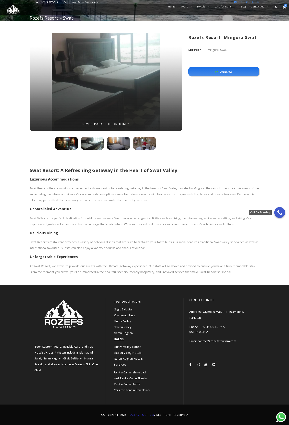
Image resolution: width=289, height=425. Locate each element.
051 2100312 (198, 332)
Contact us (257, 6)
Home (172, 6)
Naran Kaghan (123, 333)
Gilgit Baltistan (123, 309)
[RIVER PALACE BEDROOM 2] (106, 81)
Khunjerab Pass (124, 315)
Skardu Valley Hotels (128, 353)
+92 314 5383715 (212, 327)
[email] (235, 2)
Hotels (201, 6)
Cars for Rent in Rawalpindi (132, 390)
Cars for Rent (223, 6)
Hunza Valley (122, 321)
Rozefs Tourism (141, 415)
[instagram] (258, 2)
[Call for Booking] (279, 212)
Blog (243, 6)
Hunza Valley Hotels (127, 347)
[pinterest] (247, 2)
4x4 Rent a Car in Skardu (130, 378)
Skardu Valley (123, 327)
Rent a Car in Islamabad (130, 372)
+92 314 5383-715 (49, 2)
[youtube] (252, 2)
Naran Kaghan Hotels (128, 358)
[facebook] (241, 2)
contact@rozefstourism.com (85, 2)
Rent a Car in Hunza (127, 384)
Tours (184, 6)
